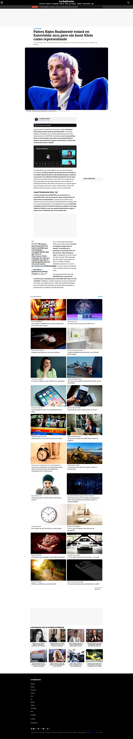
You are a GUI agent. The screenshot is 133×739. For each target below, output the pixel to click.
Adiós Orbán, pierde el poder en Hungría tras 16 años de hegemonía (76, 665)
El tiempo (33, 715)
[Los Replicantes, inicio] (66, 1)
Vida (92, 3)
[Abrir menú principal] (2, 2)
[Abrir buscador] (128, 3)
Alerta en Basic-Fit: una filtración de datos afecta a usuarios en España (39, 665)
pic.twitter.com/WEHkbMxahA (44, 265)
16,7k (40, 728)
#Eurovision (36, 255)
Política (48, 3)
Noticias (42, 3)
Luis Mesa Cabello (44, 118)
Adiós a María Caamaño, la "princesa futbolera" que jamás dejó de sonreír (76, 645)
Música (73, 3)
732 (49, 728)
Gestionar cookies (82, 732)
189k (35, 728)
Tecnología (86, 3)
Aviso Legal (41, 732)
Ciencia (62, 3)
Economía (55, 3)
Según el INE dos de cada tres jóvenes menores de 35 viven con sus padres (57, 645)
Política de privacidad (62, 732)
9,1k (45, 728)
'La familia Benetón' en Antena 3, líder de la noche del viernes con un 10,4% (55, 7)
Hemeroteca (34, 722)
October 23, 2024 (38, 273)
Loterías (33, 719)
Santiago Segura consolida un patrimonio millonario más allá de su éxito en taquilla (94, 645)
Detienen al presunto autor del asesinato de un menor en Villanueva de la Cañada (94, 665)
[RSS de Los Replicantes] (31, 728)
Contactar (53, 732)
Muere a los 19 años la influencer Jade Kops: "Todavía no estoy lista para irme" (38, 645)
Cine (66, 3)
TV (69, 3)
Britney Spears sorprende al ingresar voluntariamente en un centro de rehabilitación (57, 665)
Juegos (79, 3)
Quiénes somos (34, 732)
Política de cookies (72, 732)
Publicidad (47, 732)
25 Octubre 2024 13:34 (44, 120)
